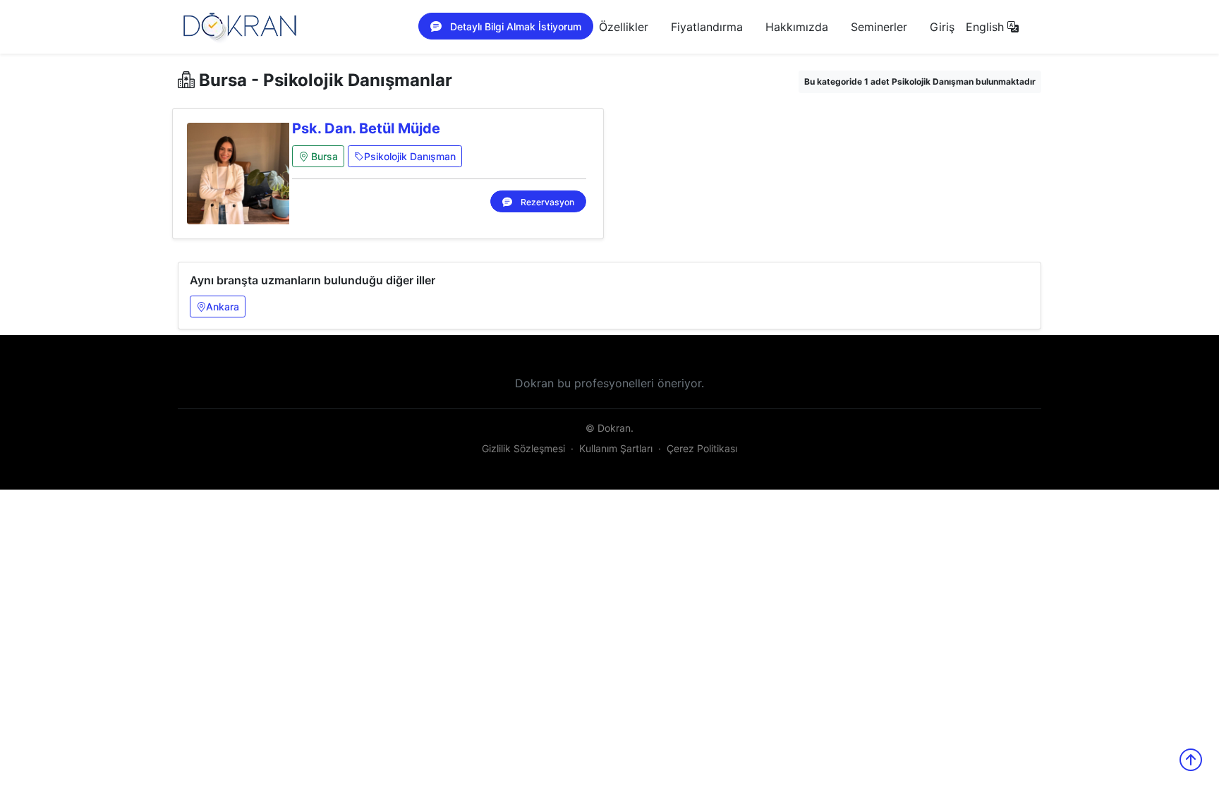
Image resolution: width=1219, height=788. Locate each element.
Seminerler (879, 27)
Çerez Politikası (702, 448)
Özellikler (623, 27)
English (986, 27)
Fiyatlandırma (707, 27)
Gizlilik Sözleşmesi (523, 448)
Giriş (942, 27)
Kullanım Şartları (616, 448)
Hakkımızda (796, 27)
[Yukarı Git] (1190, 759)
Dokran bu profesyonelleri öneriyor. (609, 383)
